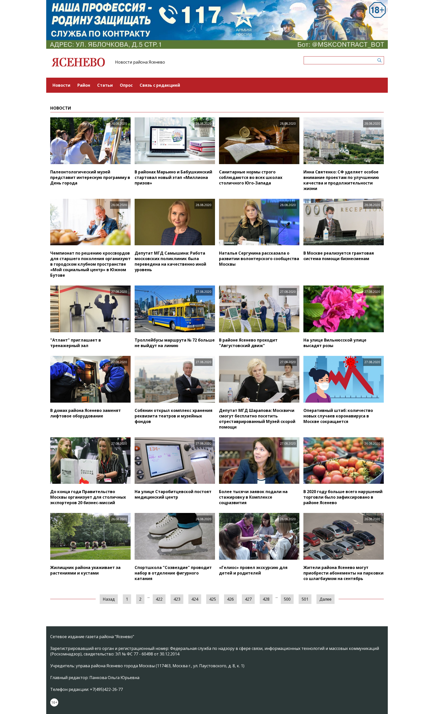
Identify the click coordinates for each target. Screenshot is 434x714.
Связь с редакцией (160, 85)
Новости (61, 85)
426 (230, 599)
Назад (109, 599)
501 (305, 599)
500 (287, 599)
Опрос (126, 85)
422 (159, 599)
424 (194, 599)
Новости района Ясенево (140, 62)
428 (266, 599)
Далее (325, 599)
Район (83, 85)
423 (177, 599)
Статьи (105, 85)
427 (248, 599)
